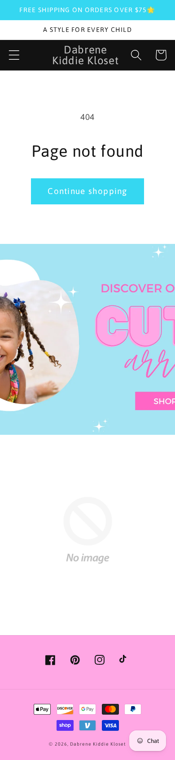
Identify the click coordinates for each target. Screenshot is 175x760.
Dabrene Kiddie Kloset (98, 744)
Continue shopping (87, 191)
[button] (14, 55)
